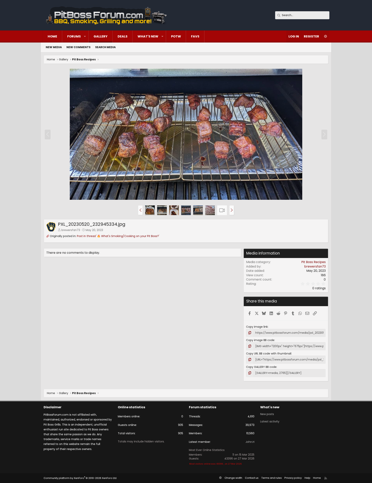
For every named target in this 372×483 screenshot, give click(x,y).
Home (52, 36)
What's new (148, 36)
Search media (105, 47)
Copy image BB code (260, 340)
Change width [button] (233, 478)
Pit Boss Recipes (313, 262)
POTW (176, 36)
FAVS (195, 36)
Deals (122, 36)
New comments (78, 47)
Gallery (101, 36)
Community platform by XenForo (80, 478)
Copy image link (257, 327)
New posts (267, 414)
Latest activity (269, 421)
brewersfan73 (70, 230)
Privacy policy (293, 478)
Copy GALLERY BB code (261, 367)
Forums (74, 36)
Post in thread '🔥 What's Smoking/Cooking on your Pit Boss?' (118, 236)
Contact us (251, 478)
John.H (249, 442)
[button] (84, 36)
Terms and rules (271, 478)
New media (54, 47)
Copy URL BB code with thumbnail (268, 353)
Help (307, 478)
